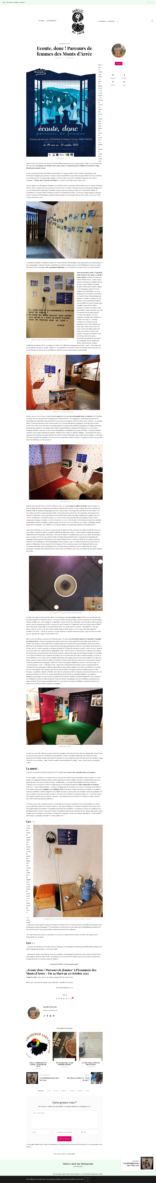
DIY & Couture (9, 2)
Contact (111, 21)
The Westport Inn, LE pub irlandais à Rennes (38, 1063)
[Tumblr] (61, 998)
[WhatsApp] (66, 998)
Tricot (3, 2)
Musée (87, 1090)
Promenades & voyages (64, 43)
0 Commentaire (70, 58)
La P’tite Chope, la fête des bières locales (64, 1063)
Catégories (51, 20)
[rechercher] (118, 21)
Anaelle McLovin (50, 1007)
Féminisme (80, 1090)
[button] (29, 1051)
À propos (102, 21)
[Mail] (152, 2)
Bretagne (56, 1090)
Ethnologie (64, 1090)
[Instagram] (148, 2)
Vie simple (16, 2)
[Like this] (71, 998)
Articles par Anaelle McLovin (50, 1010)
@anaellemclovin (78, 1166)
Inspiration (22, 2)
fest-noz (63, 520)
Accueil (41, 20)
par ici (70, 988)
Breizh (49, 1090)
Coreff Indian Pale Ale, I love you (131, 1164)
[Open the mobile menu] (152, 20)
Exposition (72, 1090)
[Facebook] (146, 2)
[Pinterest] (150, 2)
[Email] (63, 998)
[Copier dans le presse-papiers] (69, 998)
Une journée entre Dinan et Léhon (90, 1063)
